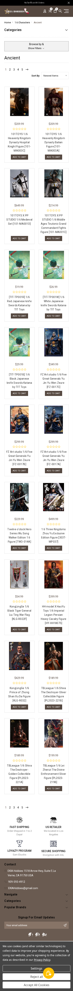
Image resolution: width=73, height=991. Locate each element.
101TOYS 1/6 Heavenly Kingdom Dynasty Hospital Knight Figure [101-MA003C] (19, 142)
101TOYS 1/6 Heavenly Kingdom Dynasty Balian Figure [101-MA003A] (53, 142)
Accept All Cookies (36, 985)
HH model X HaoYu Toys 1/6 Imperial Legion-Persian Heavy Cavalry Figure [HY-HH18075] (53, 615)
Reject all (36, 977)
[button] (36, 46)
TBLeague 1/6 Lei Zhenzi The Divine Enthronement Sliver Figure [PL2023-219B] (53, 774)
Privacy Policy (42, 959)
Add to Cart (19, 157)
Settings (36, 968)
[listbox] (55, 75)
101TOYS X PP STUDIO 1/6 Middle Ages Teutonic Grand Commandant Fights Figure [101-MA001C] (54, 224)
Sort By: (35, 75)
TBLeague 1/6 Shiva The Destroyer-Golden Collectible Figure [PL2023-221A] (19, 774)
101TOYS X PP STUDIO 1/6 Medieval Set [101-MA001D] (19, 219)
